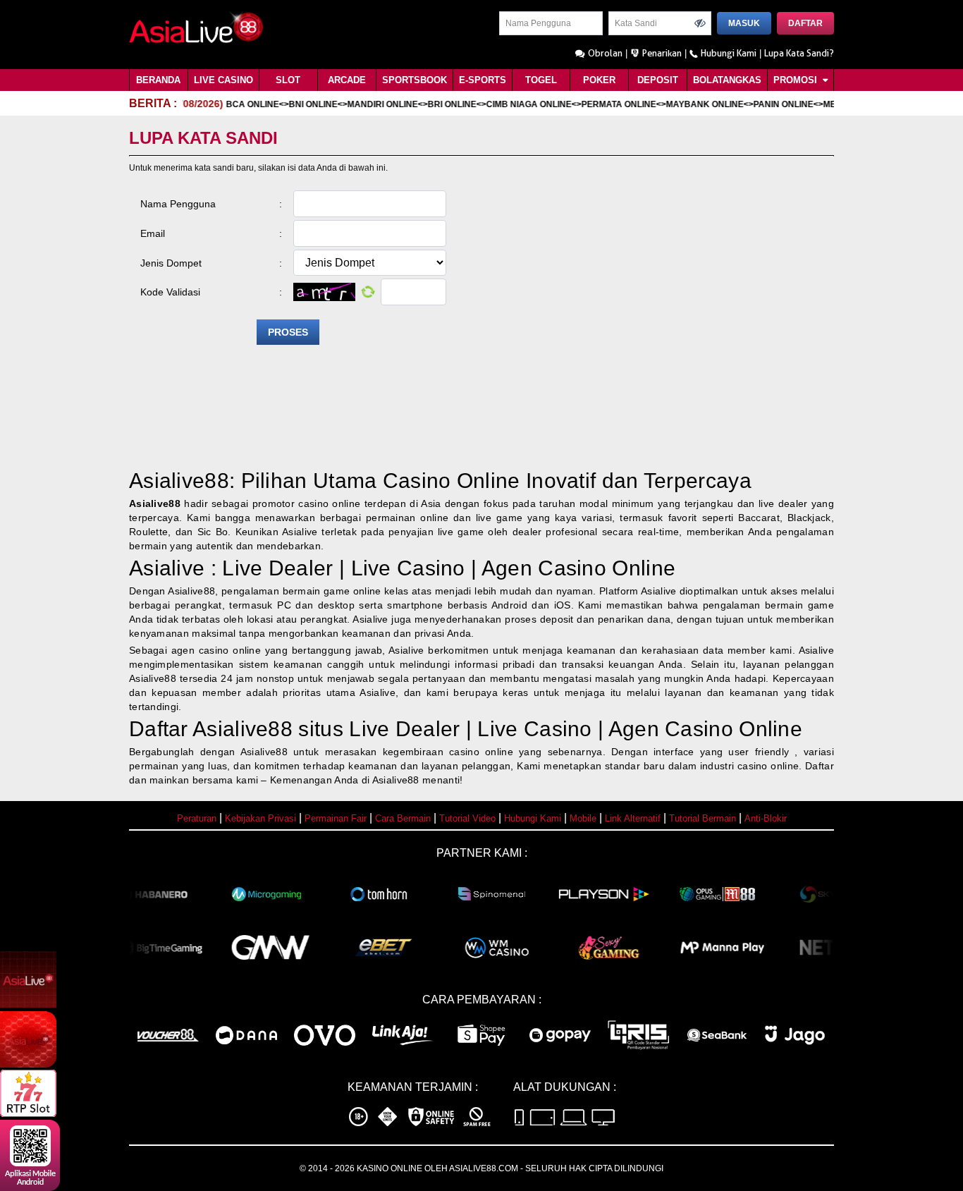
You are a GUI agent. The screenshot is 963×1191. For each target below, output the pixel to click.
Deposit (657, 80)
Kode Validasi (211, 292)
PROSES (288, 332)
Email (211, 233)
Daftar (805, 23)
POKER (599, 80)
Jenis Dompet (211, 263)
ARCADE (347, 80)
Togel (541, 80)
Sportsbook (414, 80)
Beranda (158, 80)
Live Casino (223, 80)
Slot (288, 80)
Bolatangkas (727, 80)
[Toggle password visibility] (700, 23)
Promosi (796, 80)
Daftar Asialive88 (211, 728)
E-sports (482, 80)
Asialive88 (154, 503)
